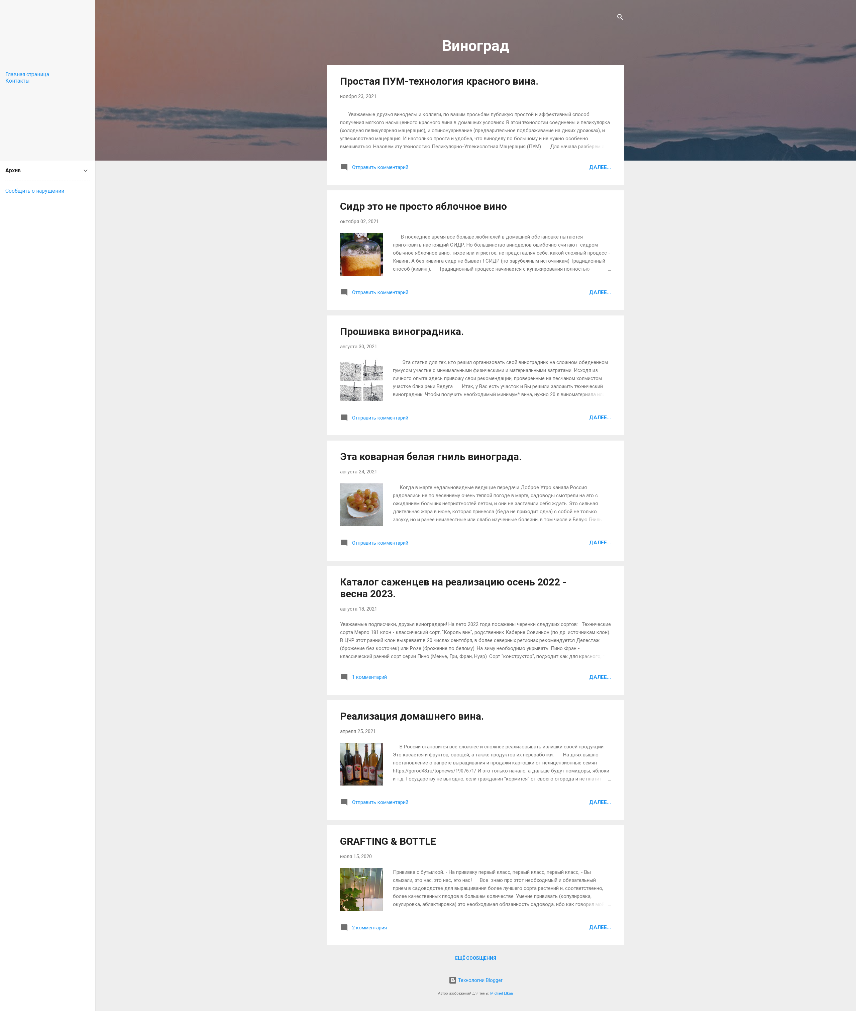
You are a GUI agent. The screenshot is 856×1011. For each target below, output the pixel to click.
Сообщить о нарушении (34, 191)
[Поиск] (620, 18)
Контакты (17, 81)
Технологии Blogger (480, 980)
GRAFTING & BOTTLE (388, 841)
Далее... (600, 167)
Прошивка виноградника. (402, 331)
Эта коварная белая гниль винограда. (431, 456)
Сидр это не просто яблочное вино (423, 206)
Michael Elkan (501, 993)
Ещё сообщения (475, 958)
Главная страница (27, 74)
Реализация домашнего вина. (412, 716)
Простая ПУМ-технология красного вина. (439, 81)
